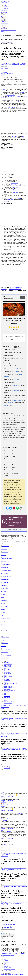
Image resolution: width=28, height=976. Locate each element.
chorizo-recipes (7, 673)
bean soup (22, 92)
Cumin (2, 597)
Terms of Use (7, 966)
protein (5, 694)
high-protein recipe (10, 95)
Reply (4, 796)
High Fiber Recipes (5, 63)
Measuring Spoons (5, 658)
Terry (2, 811)
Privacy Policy (7, 967)
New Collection (8, 927)
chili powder (14, 184)
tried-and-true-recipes (9, 701)
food (5, 5)
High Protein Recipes (14, 64)
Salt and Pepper (4, 621)
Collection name (5, 928)
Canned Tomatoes (4, 579)
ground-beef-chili (8, 686)
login (6, 2)
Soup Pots (3, 609)
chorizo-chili (7, 672)
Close (11, 934)
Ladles (2, 615)
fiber (5, 678)
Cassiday (3, 792)
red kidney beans (17, 198)
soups (5, 700)
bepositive (3, 797)
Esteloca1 (3, 806)
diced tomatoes (22, 185)
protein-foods (7, 696)
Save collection (4, 936)
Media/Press (7, 962)
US (15, 346)
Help (5, 964)
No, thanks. (9, 42)
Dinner (18, 63)
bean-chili (6, 662)
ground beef (16, 101)
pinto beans (15, 192)
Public (4, 933)
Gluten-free (23, 63)
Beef (15, 63)
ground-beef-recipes (9, 687)
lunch (5, 693)
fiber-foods (6, 679)
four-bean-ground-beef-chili (10, 683)
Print (23, 297)
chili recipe (23, 90)
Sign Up (6, 10)
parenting (6, 8)
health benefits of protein (14, 96)
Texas (3, 89)
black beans (16, 190)
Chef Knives (3, 646)
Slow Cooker (4, 736)
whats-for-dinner (8, 703)
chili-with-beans (8, 671)
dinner (23, 136)
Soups (12, 63)
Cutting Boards (4, 640)
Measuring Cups (4, 652)
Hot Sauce (3, 603)
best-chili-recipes (8, 665)
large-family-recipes (8, 691)
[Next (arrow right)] (2, 847)
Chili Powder (3, 591)
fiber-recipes (7, 680)
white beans (10, 199)
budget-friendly (7, 666)
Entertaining (23, 64)
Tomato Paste (4, 585)
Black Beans (3, 555)
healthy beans (11, 107)
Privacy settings (19, 974)
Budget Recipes (4, 64)
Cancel (11, 936)
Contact (6, 960)
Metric (19, 346)
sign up (2, 2)
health (5, 6)
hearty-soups (7, 689)
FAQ (5, 963)
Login (2, 10)
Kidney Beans (4, 549)
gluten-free (15, 136)
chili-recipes (7, 669)
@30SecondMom (15, 522)
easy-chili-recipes (8, 676)
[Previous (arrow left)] (1, 847)
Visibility (3, 931)
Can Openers (3, 627)
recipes (5, 698)
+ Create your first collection (8, 924)
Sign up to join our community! (8, 30)
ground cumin (14, 183)
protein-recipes (7, 697)
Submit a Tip (4, 12)
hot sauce (6, 201)
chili (5, 668)
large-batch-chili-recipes (9, 690)
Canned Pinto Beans (5, 561)
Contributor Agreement (9, 969)
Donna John (20, 813)
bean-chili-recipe (8, 664)
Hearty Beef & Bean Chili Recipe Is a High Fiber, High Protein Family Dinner (13, 954)
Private (9, 933)
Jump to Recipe (4, 68)
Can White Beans (4, 573)
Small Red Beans (4, 567)
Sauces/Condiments (5, 887)
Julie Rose (3, 802)
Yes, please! (3, 42)
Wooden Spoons (4, 633)
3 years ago (10, 796)
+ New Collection (5, 934)
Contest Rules (7, 970)
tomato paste (15, 187)
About (5, 959)
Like (2, 796)
